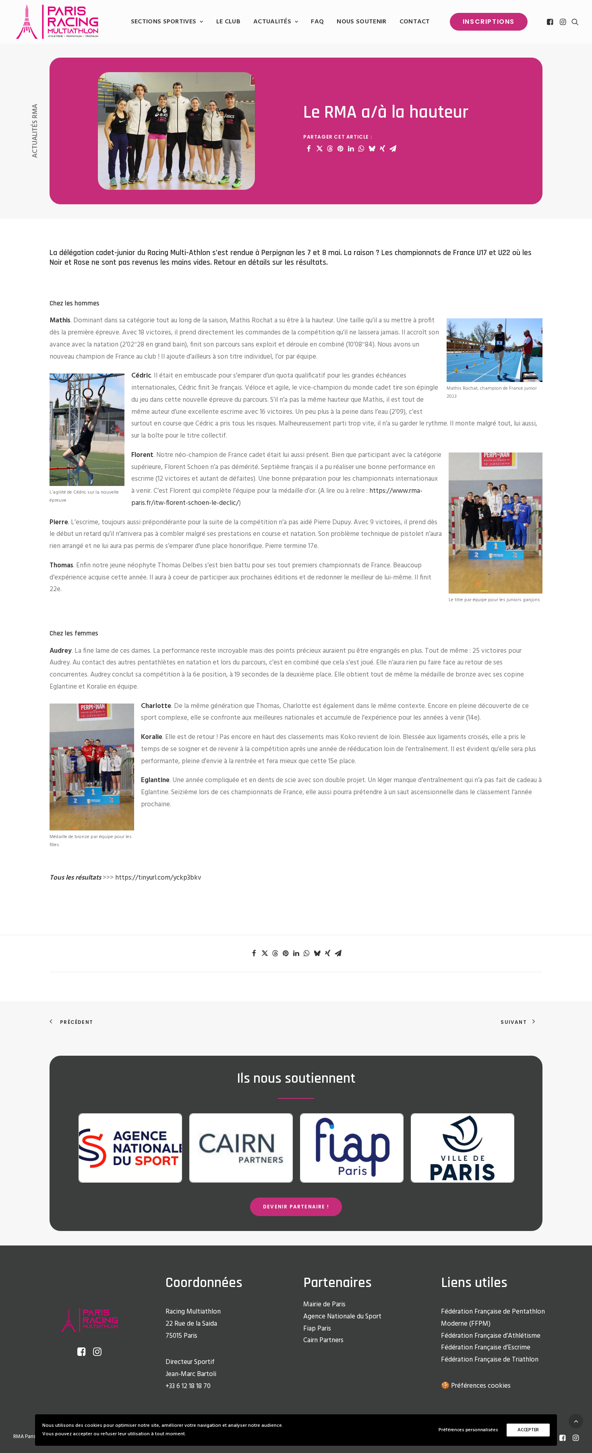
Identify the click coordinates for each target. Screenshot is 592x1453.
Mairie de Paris (324, 1304)
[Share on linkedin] (351, 149)
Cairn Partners (323, 1340)
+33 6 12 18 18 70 (188, 1386)
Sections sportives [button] (164, 22)
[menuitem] (167, 22)
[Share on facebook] (309, 149)
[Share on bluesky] (372, 149)
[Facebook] (562, 1439)
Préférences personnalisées (468, 1430)
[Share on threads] (330, 149)
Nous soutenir (361, 22)
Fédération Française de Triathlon (489, 1359)
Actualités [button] (272, 22)
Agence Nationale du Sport (342, 1316)
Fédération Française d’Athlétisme (490, 1336)
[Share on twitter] (319, 149)
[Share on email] (392, 149)
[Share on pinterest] (340, 149)
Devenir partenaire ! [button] (296, 1206)
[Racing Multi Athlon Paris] (57, 22)
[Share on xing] (382, 149)
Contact (414, 22)
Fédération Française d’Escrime (485, 1347)
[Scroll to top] (576, 1421)
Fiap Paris (317, 1328)
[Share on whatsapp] (361, 149)
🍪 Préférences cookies (476, 1385)
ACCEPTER (528, 1430)
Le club (228, 22)
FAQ (317, 22)
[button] (551, 22)
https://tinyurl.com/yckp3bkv (158, 877)
